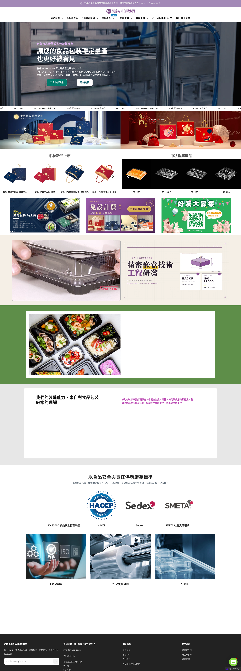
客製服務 (186, 659)
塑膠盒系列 (187, 650)
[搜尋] (232, 10)
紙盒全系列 (187, 654)
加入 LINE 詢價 (153, 3)
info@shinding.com (72, 650)
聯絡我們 (126, 654)
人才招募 (126, 659)
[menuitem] (57, 18)
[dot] (59, 145)
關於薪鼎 (126, 650)
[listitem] (120, 3)
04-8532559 (69, 656)
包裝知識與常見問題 (131, 663)
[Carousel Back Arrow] (5, 130)
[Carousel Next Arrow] (115, 130)
